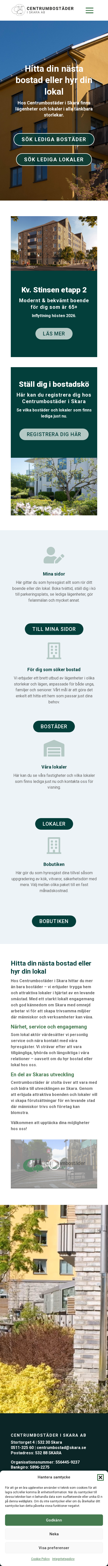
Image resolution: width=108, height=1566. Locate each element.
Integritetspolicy (63, 1559)
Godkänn (54, 1520)
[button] (100, 1477)
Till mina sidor (54, 629)
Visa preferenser (54, 1548)
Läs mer (54, 334)
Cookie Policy (40, 1559)
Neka (54, 1534)
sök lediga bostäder (54, 139)
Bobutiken (54, 921)
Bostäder (54, 726)
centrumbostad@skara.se (61, 1447)
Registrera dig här (54, 434)
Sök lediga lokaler (54, 160)
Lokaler (54, 824)
